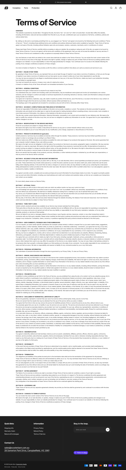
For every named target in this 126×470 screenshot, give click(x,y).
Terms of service (21, 466)
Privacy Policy (38, 428)
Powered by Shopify (21, 464)
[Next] (86, 2)
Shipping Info (9, 428)
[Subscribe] (107, 430)
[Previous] (40, 2)
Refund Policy (38, 431)
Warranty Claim (9, 431)
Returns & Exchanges (11, 434)
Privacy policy (14, 466)
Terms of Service (39, 434)
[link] (26, 450)
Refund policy (7, 466)
